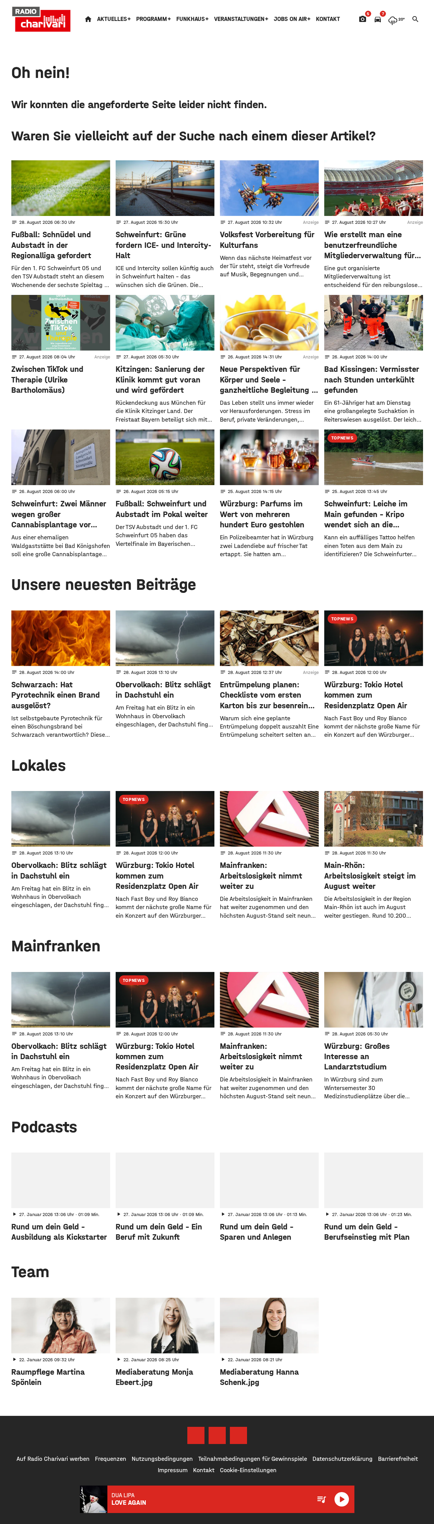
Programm (151, 19)
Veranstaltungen (239, 19)
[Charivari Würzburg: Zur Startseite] (41, 19)
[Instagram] (217, 1435)
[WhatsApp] (238, 1435)
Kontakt (328, 19)
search (415, 19)
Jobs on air (290, 19)
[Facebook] (195, 1435)
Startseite (88, 19)
